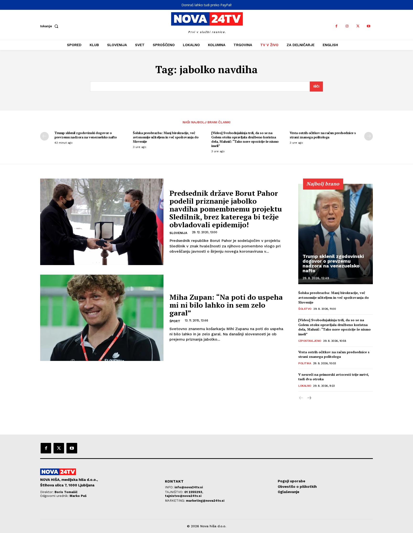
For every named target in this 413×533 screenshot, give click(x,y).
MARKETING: (175, 500)
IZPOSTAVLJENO (309, 341)
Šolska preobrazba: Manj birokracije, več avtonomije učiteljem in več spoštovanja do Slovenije (165, 137)
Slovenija (178, 233)
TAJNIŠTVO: (174, 492)
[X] (358, 26)
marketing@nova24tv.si (205, 500)
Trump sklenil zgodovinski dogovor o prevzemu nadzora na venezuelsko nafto (85, 135)
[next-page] (368, 136)
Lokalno (304, 385)
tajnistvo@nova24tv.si (183, 496)
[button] (50, 26)
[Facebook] (336, 26)
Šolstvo (304, 308)
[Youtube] (368, 26)
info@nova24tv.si (188, 487)
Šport (174, 321)
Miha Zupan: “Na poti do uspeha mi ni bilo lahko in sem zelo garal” (226, 305)
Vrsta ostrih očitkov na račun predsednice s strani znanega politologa (323, 135)
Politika (304, 363)
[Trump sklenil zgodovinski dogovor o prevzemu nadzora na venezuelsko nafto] (335, 234)
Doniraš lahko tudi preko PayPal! (206, 5)
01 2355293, (193, 492)
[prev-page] (44, 136)
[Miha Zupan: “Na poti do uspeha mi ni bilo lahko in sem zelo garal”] (101, 318)
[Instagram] (347, 26)
